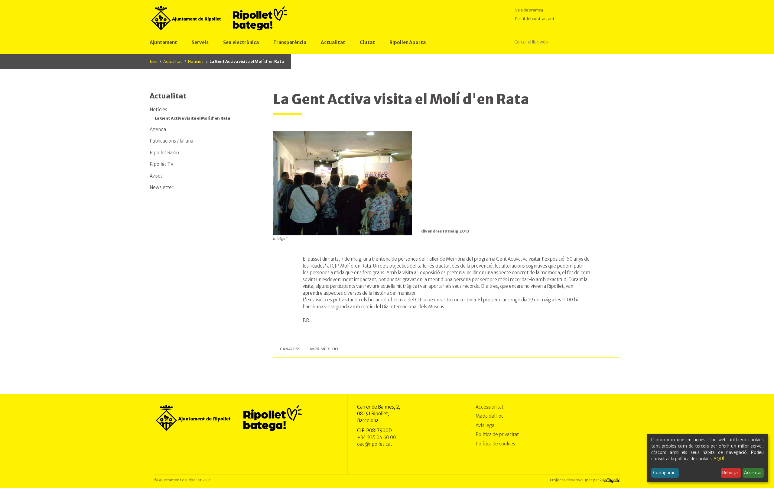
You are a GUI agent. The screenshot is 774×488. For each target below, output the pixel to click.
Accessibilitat (489, 407)
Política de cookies (495, 444)
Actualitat (172, 61)
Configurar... (665, 472)
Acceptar (753, 472)
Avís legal (486, 425)
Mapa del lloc (490, 416)
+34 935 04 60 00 (376, 437)
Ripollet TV (162, 164)
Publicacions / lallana (171, 141)
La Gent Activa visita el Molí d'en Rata (192, 118)
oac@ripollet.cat (374, 444)
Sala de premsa (529, 10)
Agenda (158, 129)
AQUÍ (719, 458)
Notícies (195, 61)
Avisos (156, 176)
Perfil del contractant (534, 18)
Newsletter (162, 187)
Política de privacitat (497, 434)
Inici (153, 61)
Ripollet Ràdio (164, 153)
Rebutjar (730, 472)
